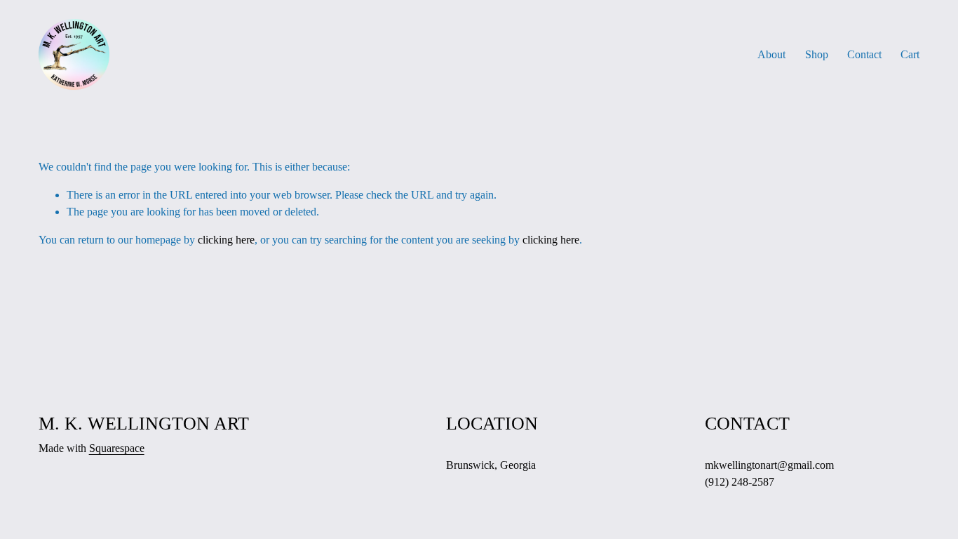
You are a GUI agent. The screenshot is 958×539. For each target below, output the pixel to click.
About (771, 54)
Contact (864, 54)
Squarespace (116, 448)
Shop (816, 54)
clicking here (226, 240)
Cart (909, 54)
